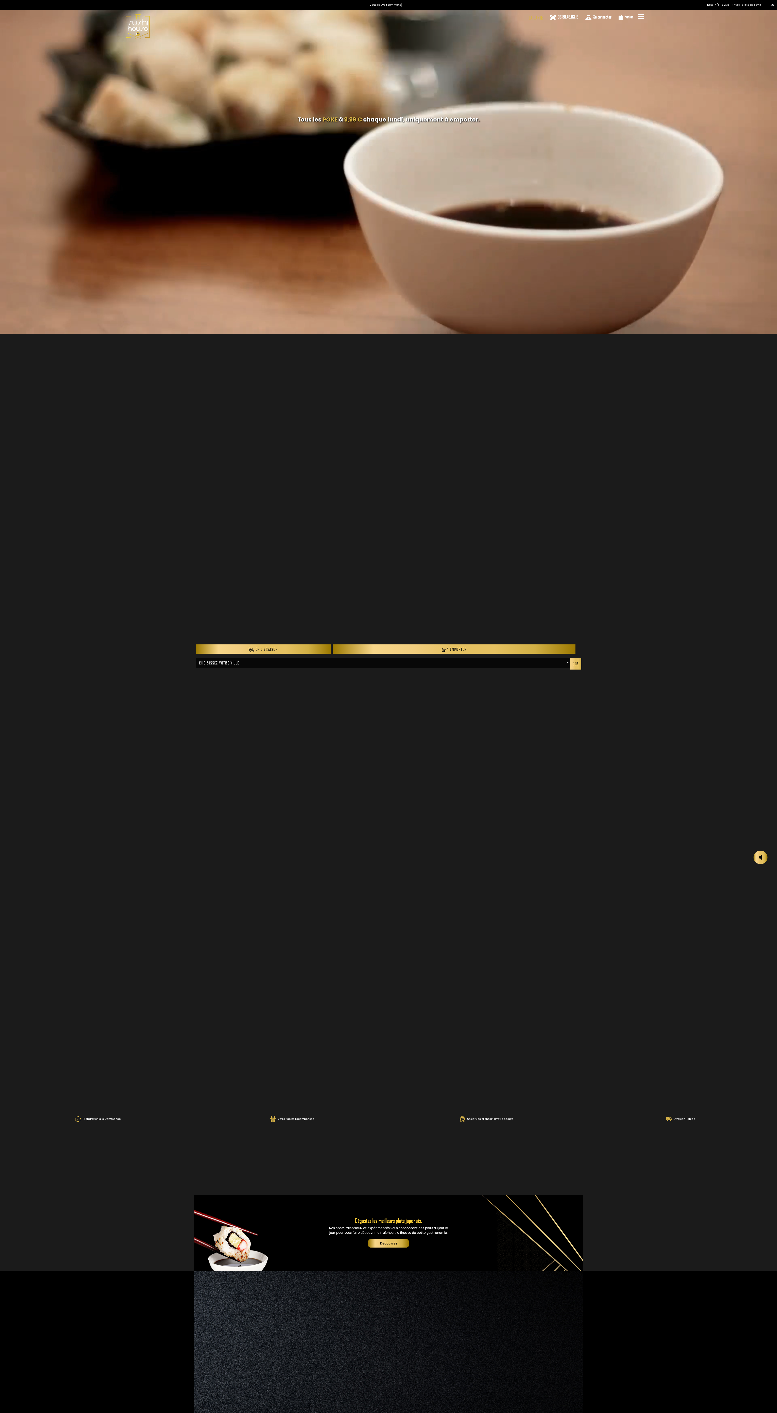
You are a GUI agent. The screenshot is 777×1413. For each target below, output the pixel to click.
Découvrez (388, 1243)
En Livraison (266, 649)
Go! (575, 663)
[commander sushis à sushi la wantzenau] (138, 16)
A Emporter (456, 649)
